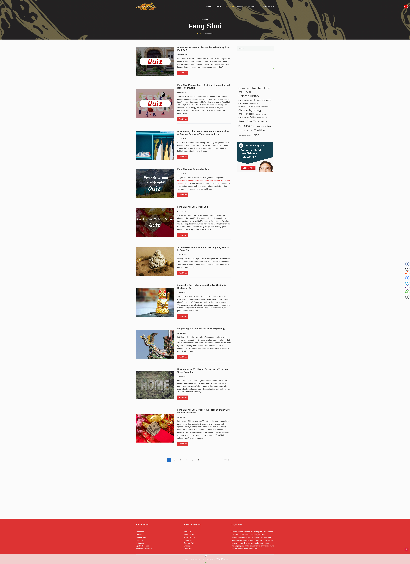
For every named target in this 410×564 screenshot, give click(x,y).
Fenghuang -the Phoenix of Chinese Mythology (201, 328)
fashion (264, 117)
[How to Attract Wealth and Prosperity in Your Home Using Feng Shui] (155, 385)
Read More (183, 73)
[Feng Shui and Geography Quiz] (155, 183)
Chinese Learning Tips (248, 106)
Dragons (259, 117)
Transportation (242, 135)
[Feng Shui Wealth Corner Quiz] (155, 222)
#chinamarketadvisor (144, 549)
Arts (239, 88)
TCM (269, 126)
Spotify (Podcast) (142, 546)
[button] (407, 301)
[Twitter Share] (407, 269)
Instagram (140, 543)
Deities (253, 117)
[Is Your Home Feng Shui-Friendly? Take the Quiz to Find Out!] (155, 61)
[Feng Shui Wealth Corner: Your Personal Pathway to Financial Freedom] (155, 428)
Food (240, 126)
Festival (263, 121)
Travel (240, 6)
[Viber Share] (407, 287)
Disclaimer (188, 540)
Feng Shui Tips (248, 121)
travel (249, 135)
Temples (244, 131)
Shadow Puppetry (260, 126)
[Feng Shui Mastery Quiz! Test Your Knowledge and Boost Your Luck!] (155, 103)
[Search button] (271, 48)
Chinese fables (244, 92)
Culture (218, 6)
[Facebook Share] (407, 264)
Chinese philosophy (246, 114)
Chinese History (248, 96)
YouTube (139, 540)
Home (208, 6)
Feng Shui (229, 6)
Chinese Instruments (245, 100)
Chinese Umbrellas (261, 114)
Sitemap (187, 546)
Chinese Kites (243, 103)
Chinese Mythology (249, 110)
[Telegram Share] (407, 283)
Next (225, 460)
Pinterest (139, 535)
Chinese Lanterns (253, 103)
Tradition (259, 130)
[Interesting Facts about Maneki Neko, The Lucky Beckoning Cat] (155, 302)
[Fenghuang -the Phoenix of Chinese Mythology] (155, 344)
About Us (187, 532)
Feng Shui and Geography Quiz (193, 169)
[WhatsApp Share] (407, 292)
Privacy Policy (189, 537)
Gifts (247, 125)
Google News (141, 537)
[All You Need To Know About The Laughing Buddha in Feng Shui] (155, 261)
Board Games (246, 88)
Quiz (252, 126)
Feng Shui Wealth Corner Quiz (192, 207)
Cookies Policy (189, 543)
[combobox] (253, 48)
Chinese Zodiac (243, 117)
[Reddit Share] (407, 273)
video (255, 135)
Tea (239, 131)
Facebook (140, 532)
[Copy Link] (407, 297)
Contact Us (188, 549)
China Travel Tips (260, 88)
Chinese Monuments (263, 106)
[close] (206, 556)
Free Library (266, 6)
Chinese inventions (262, 100)
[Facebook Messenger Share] (407, 278)
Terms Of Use (189, 535)
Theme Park (250, 131)
